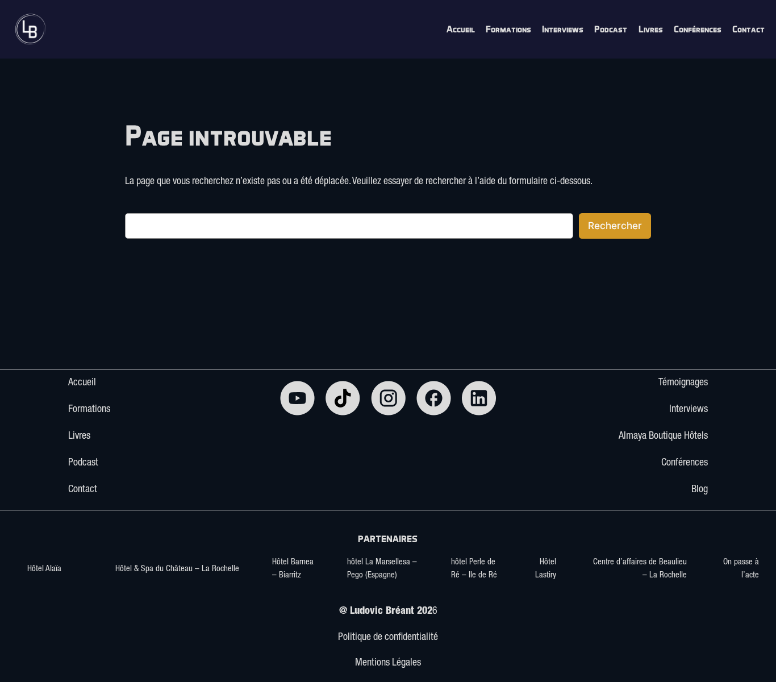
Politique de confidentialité (388, 638)
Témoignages (683, 383)
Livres (79, 436)
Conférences (684, 463)
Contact (82, 490)
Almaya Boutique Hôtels (663, 436)
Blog (699, 490)
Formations (89, 410)
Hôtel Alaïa (44, 569)
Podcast (83, 463)
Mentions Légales (388, 663)
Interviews (688, 410)
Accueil (82, 383)
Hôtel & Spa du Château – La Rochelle (177, 569)
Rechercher (615, 225)
